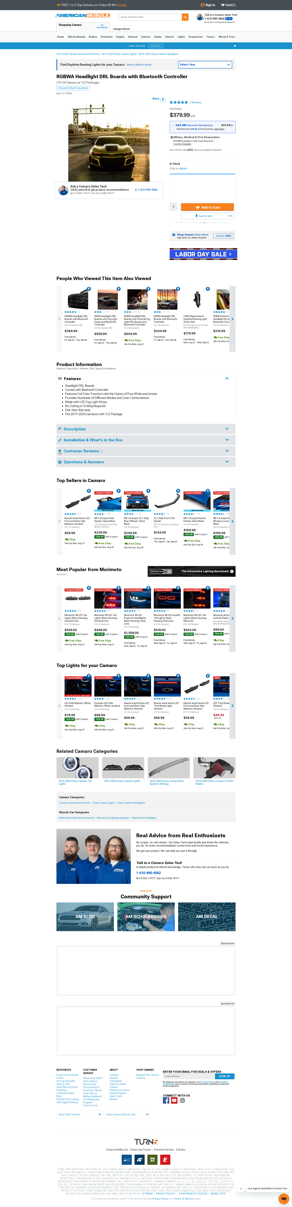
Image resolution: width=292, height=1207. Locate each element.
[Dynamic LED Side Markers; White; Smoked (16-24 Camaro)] (107, 686)
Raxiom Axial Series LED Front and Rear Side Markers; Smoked (77, 522)
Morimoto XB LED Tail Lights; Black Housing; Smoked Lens (76, 619)
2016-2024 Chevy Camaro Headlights (158, 54)
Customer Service (92, 1090)
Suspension (196, 36)
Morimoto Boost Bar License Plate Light (226, 619)
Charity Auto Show (120, 1090)
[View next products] (232, 319)
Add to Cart (210, 207)
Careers (114, 1087)
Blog (58, 1096)
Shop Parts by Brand (67, 1087)
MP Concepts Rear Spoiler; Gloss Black (105, 522)
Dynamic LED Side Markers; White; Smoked (107, 706)
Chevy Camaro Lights (104, 802)
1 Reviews (195, 102)
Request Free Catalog (67, 1099)
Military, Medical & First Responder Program (92, 1099)
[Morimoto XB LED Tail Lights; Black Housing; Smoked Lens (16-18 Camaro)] (107, 598)
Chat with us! (90, 1093)
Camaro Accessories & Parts (74, 802)
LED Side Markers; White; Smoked (78, 706)
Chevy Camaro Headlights (131, 802)
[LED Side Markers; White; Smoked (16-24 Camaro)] (78, 686)
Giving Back (116, 1081)
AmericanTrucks (140, 1149)
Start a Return (90, 1081)
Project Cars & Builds (67, 1075)
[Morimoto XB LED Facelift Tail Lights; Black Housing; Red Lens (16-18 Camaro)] (167, 598)
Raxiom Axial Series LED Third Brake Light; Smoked (166, 707)
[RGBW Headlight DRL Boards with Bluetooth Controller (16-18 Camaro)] (167, 299)
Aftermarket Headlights (144, 817)
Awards (114, 1078)
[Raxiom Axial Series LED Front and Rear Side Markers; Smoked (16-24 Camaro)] (137, 686)
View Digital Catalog (67, 1102)
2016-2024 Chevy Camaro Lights (119, 54)
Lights (181, 36)
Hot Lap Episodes (65, 1081)
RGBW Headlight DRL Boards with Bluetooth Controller (165, 320)
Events (59, 1078)
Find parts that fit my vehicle (73, 88)
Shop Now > (156, 46)
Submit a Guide (118, 1084)
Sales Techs (116, 1096)
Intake (158, 36)
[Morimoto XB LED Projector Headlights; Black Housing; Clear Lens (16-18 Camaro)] (137, 598)
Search (185, 17)
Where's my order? (92, 1078)
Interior (169, 36)
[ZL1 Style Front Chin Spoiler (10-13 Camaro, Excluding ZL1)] (167, 501)
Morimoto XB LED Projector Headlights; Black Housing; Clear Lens (135, 621)
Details (122, 5)
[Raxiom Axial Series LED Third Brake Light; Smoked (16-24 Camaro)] (167, 686)
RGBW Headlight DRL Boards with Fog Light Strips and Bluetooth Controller (105, 322)
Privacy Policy (207, 1082)
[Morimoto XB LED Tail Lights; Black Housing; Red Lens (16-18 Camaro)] (197, 598)
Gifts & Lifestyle (76, 36)
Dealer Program (118, 1093)
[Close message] (235, 46)
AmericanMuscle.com (83, 16)
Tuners (210, 36)
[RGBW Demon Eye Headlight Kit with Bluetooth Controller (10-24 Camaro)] (226, 299)
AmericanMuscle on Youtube (174, 1100)
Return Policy (89, 1084)
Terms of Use (90, 1105)
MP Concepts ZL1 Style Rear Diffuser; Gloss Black (136, 522)
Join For (223, 236)
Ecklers (181, 1149)
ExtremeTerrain (164, 1149)
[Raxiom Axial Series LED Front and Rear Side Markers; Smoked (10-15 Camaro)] (78, 501)
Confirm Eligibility (182, 144)
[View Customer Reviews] (179, 102)
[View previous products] (59, 319)
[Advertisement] (146, 970)
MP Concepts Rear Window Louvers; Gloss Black (225, 522)
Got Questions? (91, 1087)
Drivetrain (107, 36)
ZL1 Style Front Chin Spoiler (166, 522)
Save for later (205, 216)
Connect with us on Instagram (182, 1100)
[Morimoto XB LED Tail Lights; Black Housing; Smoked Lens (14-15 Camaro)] (78, 598)
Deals (60, 36)
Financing (61, 1090)
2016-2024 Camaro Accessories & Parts (78, 54)
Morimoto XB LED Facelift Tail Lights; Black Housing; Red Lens (167, 619)
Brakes (93, 36)
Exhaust (133, 36)
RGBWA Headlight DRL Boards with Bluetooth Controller (76, 320)
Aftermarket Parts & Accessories (76, 817)
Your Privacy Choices (193, 1193)
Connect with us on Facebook (166, 1100)
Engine (120, 36)
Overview (114, 1075)
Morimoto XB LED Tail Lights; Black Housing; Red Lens (195, 619)
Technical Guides (65, 1093)
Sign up (224, 1076)
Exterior (146, 36)
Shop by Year (63, 1084)
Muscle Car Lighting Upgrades (113, 817)
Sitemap (147, 1193)
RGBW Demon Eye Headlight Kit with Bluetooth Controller (224, 320)
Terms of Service (184, 1198)
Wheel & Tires (226, 36)
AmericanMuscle (117, 1149)
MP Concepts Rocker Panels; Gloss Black (195, 521)
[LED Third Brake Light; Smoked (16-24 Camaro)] (226, 686)
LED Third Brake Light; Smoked (224, 706)
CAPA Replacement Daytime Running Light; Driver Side (196, 322)
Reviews (114, 1099)
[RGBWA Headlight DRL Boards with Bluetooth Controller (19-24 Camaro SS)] (78, 299)
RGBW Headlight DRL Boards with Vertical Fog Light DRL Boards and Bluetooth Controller (137, 322)
